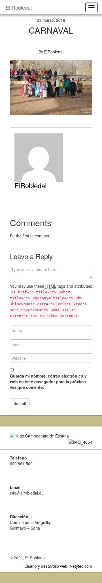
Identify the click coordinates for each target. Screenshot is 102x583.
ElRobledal (53, 52)
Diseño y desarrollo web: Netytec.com (58, 566)
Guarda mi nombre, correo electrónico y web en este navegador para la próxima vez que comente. (48, 381)
